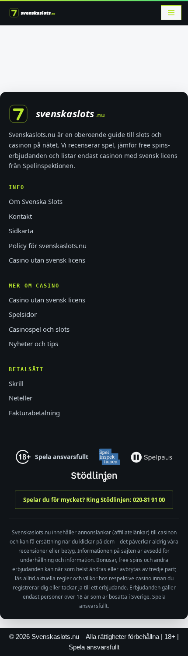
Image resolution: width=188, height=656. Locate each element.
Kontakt (20, 216)
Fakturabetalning (34, 412)
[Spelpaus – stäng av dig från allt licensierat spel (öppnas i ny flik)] (151, 457)
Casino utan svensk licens (47, 260)
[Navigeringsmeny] (171, 12)
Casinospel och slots (39, 329)
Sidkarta (21, 230)
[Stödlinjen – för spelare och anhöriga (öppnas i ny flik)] (94, 476)
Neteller (20, 397)
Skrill (16, 383)
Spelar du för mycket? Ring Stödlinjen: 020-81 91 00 (94, 500)
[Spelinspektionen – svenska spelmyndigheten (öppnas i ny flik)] (109, 457)
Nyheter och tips (33, 343)
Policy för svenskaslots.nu (48, 245)
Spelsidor (23, 314)
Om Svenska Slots (36, 201)
